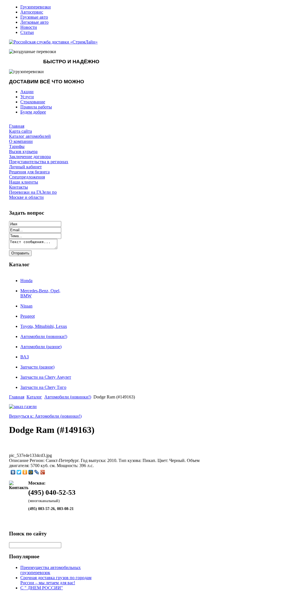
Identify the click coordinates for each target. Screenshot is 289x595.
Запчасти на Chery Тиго (43, 387)
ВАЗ (24, 356)
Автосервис (31, 12)
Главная (16, 397)
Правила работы (36, 106)
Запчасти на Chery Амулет (45, 377)
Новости (28, 27)
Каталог (34, 397)
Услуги (27, 96)
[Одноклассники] (25, 472)
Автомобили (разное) (41, 346)
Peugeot (27, 316)
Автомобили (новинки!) (43, 336)
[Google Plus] (43, 472)
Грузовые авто (34, 17)
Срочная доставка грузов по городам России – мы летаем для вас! (55, 580)
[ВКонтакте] (13, 472)
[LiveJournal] (37, 472)
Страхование (32, 101)
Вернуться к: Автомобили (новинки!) (45, 416)
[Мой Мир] (31, 472)
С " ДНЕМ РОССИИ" (41, 587)
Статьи (27, 32)
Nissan (26, 306)
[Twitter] (19, 472)
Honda (26, 280)
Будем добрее (33, 112)
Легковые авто (34, 22)
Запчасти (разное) (37, 367)
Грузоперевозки (35, 7)
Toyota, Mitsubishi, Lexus (43, 326)
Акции (27, 91)
